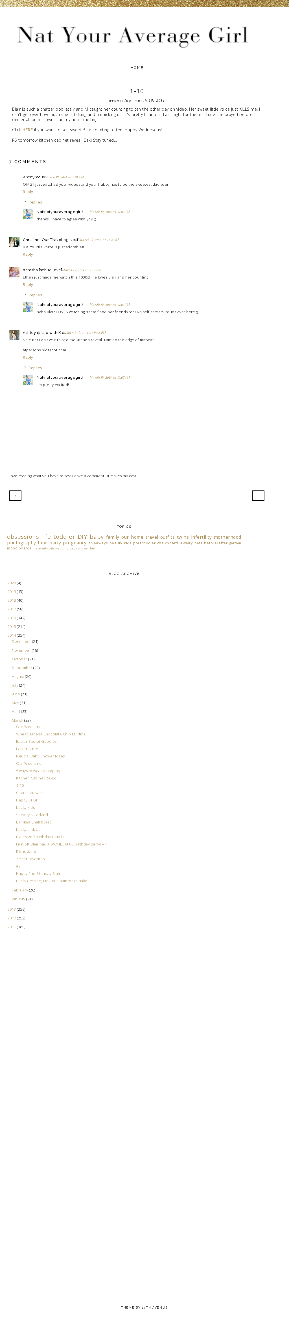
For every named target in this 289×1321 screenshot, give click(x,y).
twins (183, 537)
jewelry (186, 543)
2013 (12, 909)
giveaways (98, 543)
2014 (12, 635)
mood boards (19, 548)
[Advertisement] (29, 1048)
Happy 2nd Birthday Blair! (39, 873)
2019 (12, 591)
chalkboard (167, 543)
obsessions (23, 536)
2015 (12, 626)
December (22, 641)
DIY (82, 536)
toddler (64, 536)
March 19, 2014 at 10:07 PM (110, 212)
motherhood (227, 537)
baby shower (79, 548)
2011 (12, 926)
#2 (18, 866)
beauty (116, 543)
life (46, 536)
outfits (167, 537)
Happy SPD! (26, 800)
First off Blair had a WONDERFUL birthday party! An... (63, 844)
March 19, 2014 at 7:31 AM (64, 177)
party (55, 543)
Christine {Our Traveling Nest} (51, 240)
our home (132, 537)
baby (97, 536)
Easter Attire (27, 748)
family (112, 537)
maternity (40, 548)
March (18, 720)
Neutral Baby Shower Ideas (40, 756)
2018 (12, 600)
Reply (28, 191)
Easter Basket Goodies (36, 741)
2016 (12, 617)
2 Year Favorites (30, 858)
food (43, 543)
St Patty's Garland (32, 814)
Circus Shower (29, 792)
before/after (215, 543)
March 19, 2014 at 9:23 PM (86, 333)
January (19, 898)
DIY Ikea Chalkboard (34, 822)
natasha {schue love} (42, 270)
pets (198, 543)
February (20, 890)
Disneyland (26, 851)
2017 (12, 609)
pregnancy (75, 543)
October (20, 658)
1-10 (20, 785)
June (16, 693)
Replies (35, 202)
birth (94, 548)
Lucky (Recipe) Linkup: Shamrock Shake (51, 880)
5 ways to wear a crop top (39, 770)
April (16, 711)
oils (51, 548)
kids (128, 543)
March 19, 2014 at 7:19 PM (81, 270)
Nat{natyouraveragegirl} (60, 212)
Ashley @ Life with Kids (44, 332)
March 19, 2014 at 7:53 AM (99, 240)
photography (21, 543)
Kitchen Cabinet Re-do (36, 778)
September (22, 667)
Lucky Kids (25, 807)
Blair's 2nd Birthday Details (40, 836)
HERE (28, 129)
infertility (201, 537)
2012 (12, 918)
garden (235, 543)
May (16, 702)
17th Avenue (155, 1307)
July (15, 685)
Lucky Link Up (28, 829)
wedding (62, 548)
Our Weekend (29, 726)
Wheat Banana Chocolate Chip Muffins (51, 734)
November (22, 650)
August (18, 676)
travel (152, 537)
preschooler (144, 543)
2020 (12, 582)
